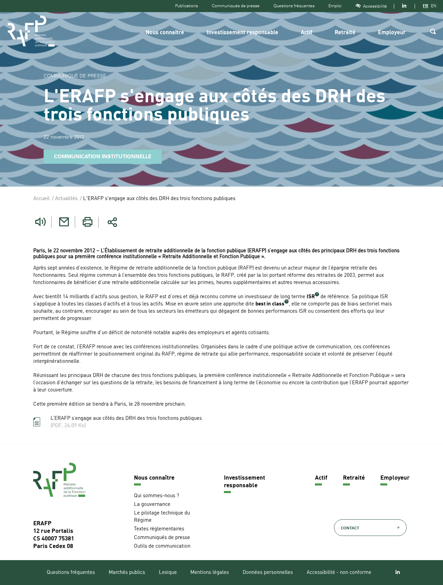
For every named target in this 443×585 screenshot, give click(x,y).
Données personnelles (268, 572)
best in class (269, 304)
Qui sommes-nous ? (156, 496)
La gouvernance (152, 504)
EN (433, 6)
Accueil (41, 198)
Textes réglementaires (159, 529)
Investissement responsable (242, 33)
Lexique (168, 572)
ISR (311, 297)
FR (425, 6)
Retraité (345, 33)
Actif (306, 33)
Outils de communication (162, 546)
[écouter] (40, 222)
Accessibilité (375, 6)
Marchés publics (127, 572)
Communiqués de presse (236, 6)
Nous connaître (165, 33)
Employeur (392, 33)
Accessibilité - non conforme (339, 572)
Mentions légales (209, 572)
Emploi (335, 6)
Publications (186, 6)
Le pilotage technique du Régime (162, 517)
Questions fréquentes (294, 6)
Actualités (66, 198)
